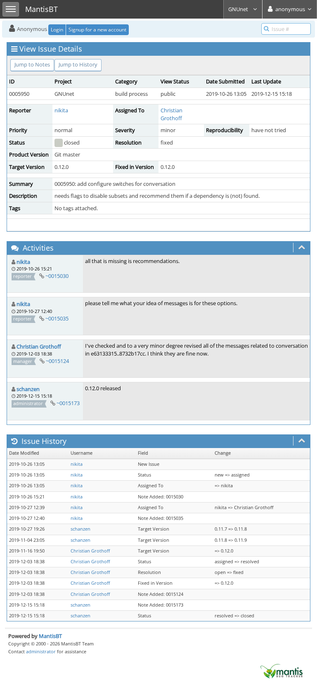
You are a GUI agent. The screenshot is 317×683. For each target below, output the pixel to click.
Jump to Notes (32, 64)
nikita (61, 110)
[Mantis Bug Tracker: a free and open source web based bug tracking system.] (281, 670)
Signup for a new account (97, 29)
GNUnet (239, 9)
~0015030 (57, 276)
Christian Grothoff (171, 114)
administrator (41, 651)
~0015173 (68, 403)
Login (57, 29)
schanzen (28, 389)
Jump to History (78, 64)
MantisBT (50, 636)
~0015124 (57, 361)
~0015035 (57, 318)
